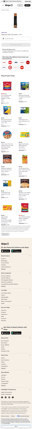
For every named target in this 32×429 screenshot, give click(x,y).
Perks (2, 347)
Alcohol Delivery (5, 278)
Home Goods (5, 262)
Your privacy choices (24, 416)
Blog (2, 316)
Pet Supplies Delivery (7, 280)
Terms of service (5, 416)
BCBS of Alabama (6, 394)
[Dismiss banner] (2, 1)
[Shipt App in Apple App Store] (5, 251)
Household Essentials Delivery (9, 284)
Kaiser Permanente (6, 392)
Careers (3, 312)
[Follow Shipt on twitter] (13, 397)
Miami (3, 362)
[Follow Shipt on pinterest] (9, 397)
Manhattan (4, 366)
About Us (3, 310)
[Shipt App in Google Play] (16, 251)
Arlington (3, 375)
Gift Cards (4, 299)
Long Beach (4, 383)
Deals (2, 303)
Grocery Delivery (6, 275)
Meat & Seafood (5, 267)
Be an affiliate (5, 345)
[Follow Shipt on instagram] (6, 397)
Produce (3, 264)
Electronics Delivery (6, 282)
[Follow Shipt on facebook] (2, 397)
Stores (3, 295)
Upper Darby (5, 381)
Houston (3, 364)
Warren (3, 379)
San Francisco (5, 360)
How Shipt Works (6, 293)
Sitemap (3, 320)
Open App (28, 1)
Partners (3, 318)
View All (3, 269)
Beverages (4, 260)
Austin (3, 358)
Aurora (3, 377)
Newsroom (4, 314)
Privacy (13, 416)
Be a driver (4, 342)
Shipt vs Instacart (6, 301)
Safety (3, 349)
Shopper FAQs (5, 351)
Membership (4, 297)
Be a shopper (5, 340)
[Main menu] (2, 5)
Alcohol (3, 258)
